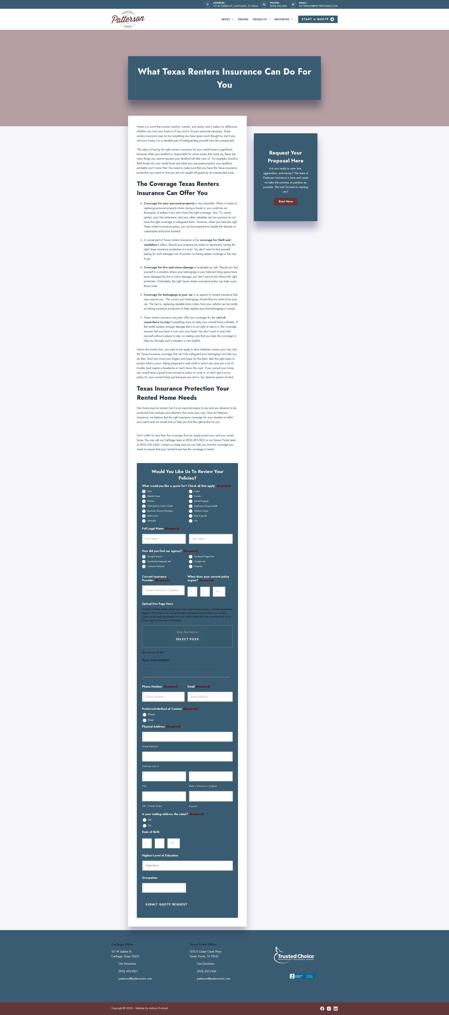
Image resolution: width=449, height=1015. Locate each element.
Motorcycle (152, 515)
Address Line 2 (150, 766)
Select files (187, 639)
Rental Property (201, 501)
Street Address (150, 746)
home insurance (175, 373)
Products (260, 19)
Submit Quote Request (166, 904)
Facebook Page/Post (204, 556)
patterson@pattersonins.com (318, 6)
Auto (149, 491)
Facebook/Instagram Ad (159, 561)
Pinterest (198, 566)
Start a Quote (315, 19)
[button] (285, 201)
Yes (149, 819)
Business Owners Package (160, 510)
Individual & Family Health (160, 506)
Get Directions (127, 964)
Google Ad (199, 561)
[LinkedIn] (336, 1009)
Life (195, 520)
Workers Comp (201, 510)
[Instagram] (329, 1009)
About (225, 19)
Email (150, 720)
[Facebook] (322, 1009)
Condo (197, 496)
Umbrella (151, 520)
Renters (150, 501)
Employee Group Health (205, 506)
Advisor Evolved (158, 1008)
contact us (167, 445)
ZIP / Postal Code (151, 806)
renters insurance (147, 136)
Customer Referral (155, 566)
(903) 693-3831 (278, 6)
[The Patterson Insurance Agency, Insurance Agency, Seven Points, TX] (303, 980)
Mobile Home (153, 496)
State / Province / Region (203, 786)
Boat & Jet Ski (200, 515)
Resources (281, 19)
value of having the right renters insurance (167, 150)
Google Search (154, 556)
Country (193, 806)
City (144, 786)
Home (197, 491)
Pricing (243, 19)
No (149, 825)
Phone (151, 714)
